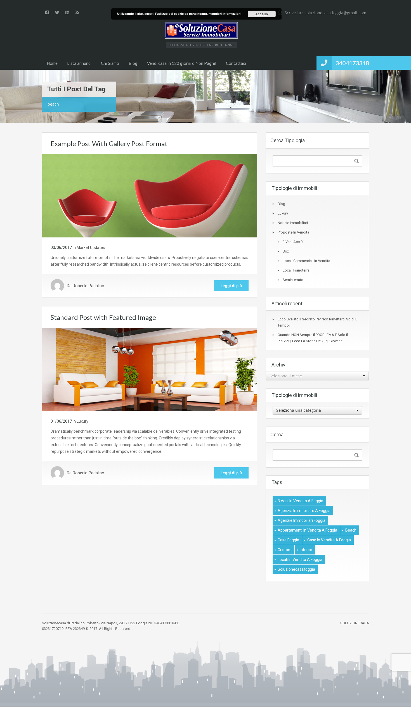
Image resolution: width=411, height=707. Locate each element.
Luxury (82, 421)
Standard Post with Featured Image (103, 317)
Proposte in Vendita (293, 232)
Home (52, 63)
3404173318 (352, 62)
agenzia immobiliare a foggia (304, 510)
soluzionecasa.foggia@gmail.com (335, 12)
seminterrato (293, 280)
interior (306, 549)
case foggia (288, 540)
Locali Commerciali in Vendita (306, 261)
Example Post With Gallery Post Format (109, 143)
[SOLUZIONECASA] (201, 30)
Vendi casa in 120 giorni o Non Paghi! (181, 63)
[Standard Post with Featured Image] (149, 369)
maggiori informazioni (225, 13)
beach (350, 530)
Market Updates (91, 247)
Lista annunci (79, 63)
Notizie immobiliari (293, 223)
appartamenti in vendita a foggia (307, 530)
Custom (285, 549)
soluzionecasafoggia (296, 569)
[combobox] (317, 376)
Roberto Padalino (88, 285)
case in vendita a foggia (329, 540)
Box (286, 251)
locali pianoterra (296, 270)
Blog (133, 63)
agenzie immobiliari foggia (301, 520)
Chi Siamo (110, 63)
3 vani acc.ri (293, 242)
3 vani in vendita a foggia (300, 501)
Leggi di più (231, 286)
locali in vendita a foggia (300, 559)
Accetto (261, 13)
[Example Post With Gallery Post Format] (149, 195)
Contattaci (236, 63)
